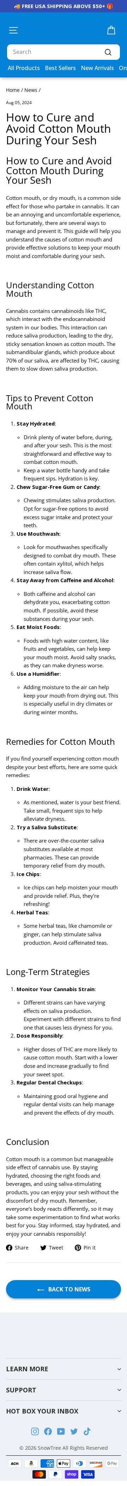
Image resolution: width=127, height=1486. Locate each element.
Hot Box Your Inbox (42, 1411)
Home (13, 90)
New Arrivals (97, 68)
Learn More (27, 1369)
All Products (24, 68)
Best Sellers (60, 68)
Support (21, 1390)
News (30, 90)
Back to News (68, 1289)
